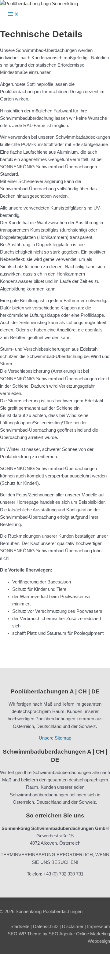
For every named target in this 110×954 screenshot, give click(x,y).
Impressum (98, 926)
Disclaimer (72, 926)
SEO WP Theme (24, 933)
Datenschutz (45, 926)
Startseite (19, 926)
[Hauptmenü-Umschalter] (13, 14)
